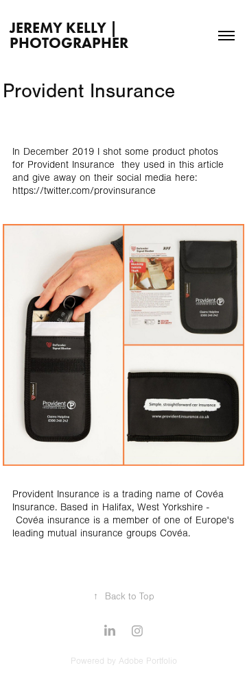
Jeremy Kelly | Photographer (69, 35)
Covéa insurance (53, 520)
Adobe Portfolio (148, 661)
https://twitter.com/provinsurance (84, 191)
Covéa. (175, 533)
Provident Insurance (71, 165)
